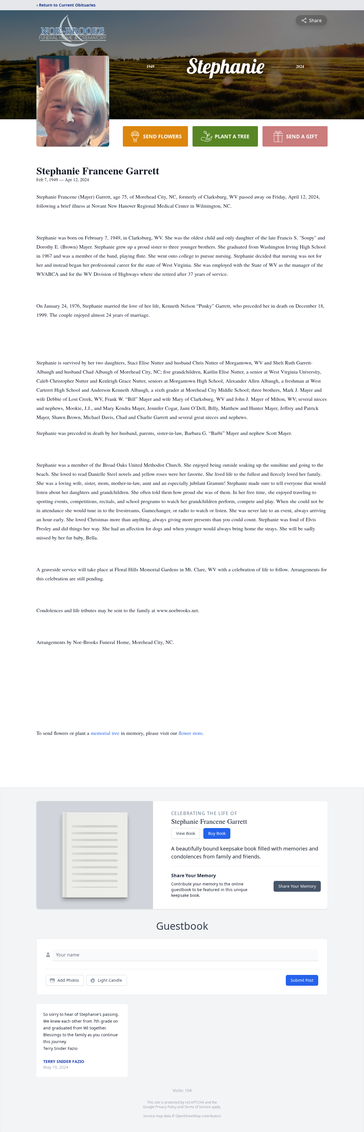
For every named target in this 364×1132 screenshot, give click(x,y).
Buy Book (217, 833)
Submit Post (302, 980)
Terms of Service (197, 1106)
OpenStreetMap (188, 1116)
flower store (190, 732)
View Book (185, 833)
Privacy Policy (166, 1106)
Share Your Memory (297, 886)
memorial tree (105, 732)
